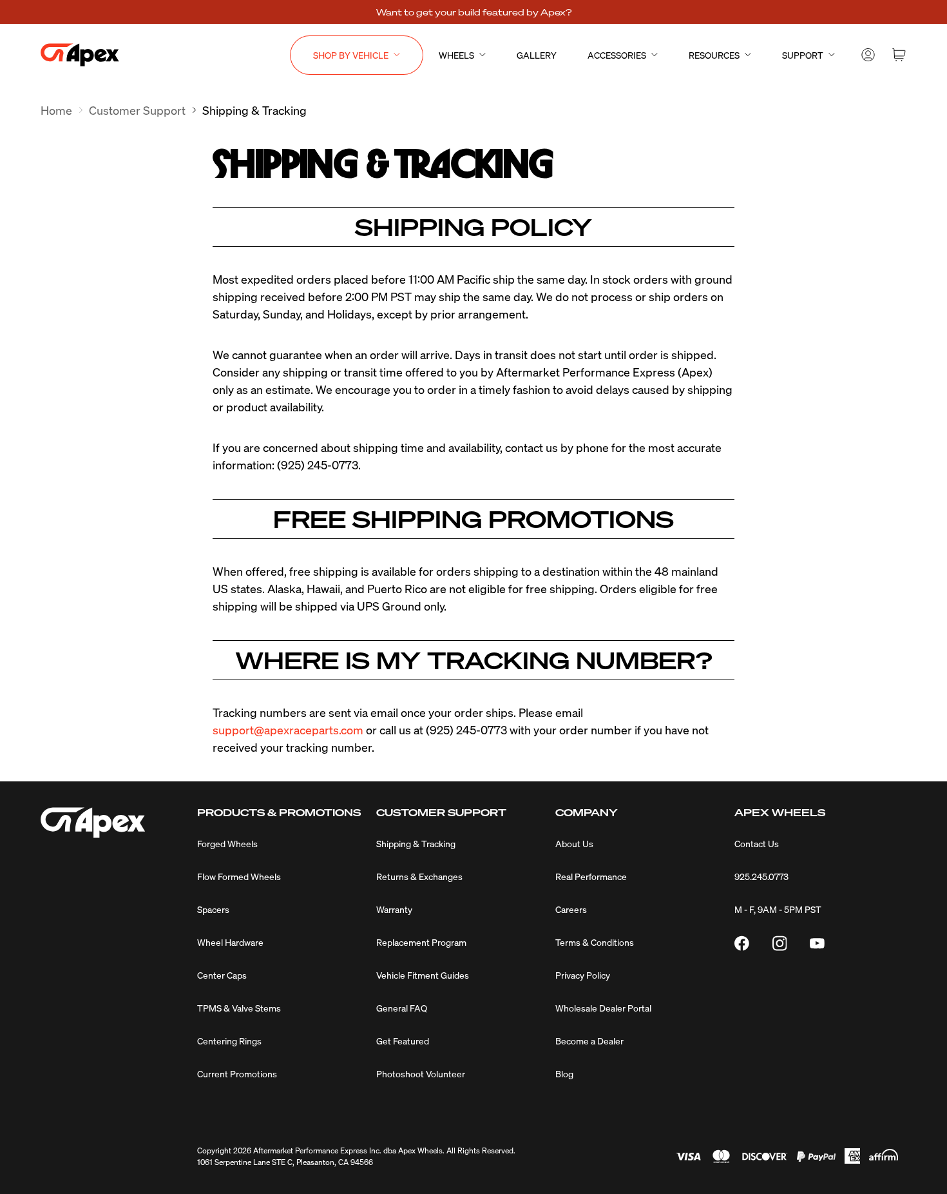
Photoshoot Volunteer (420, 1073)
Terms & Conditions (594, 942)
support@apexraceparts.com (288, 729)
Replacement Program (421, 942)
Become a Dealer (589, 1040)
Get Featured (402, 1040)
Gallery (537, 55)
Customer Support (137, 110)
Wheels (456, 55)
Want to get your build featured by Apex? (473, 11)
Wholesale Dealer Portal (603, 1007)
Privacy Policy (582, 975)
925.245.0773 (761, 876)
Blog (564, 1073)
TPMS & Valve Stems (239, 1007)
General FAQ (401, 1007)
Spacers (213, 909)
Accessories (617, 55)
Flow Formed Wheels (239, 876)
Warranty (394, 909)
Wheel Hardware (230, 942)
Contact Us (756, 843)
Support (802, 55)
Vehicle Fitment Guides (422, 975)
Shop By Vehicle (350, 55)
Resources (714, 55)
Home (56, 110)
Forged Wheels (227, 843)
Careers (571, 909)
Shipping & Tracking (415, 843)
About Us (574, 843)
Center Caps (222, 975)
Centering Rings (229, 1040)
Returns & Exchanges (419, 876)
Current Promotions (237, 1073)
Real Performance (591, 876)
